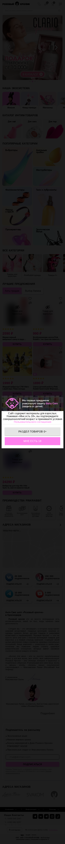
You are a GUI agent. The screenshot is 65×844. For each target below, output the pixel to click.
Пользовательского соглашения (32, 422)
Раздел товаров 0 (32, 431)
